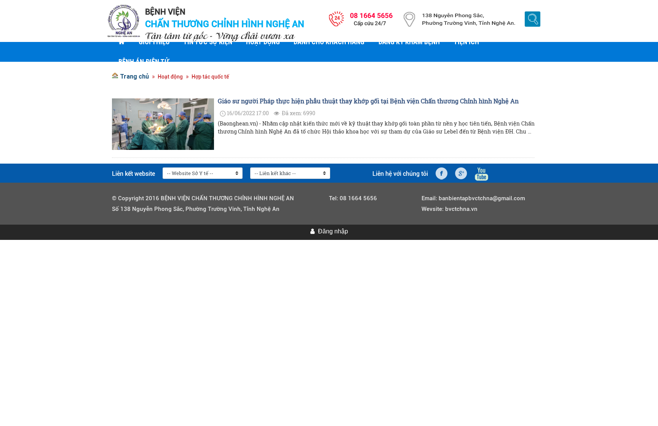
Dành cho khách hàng (329, 41)
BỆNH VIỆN (165, 11)
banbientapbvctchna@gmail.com (482, 198)
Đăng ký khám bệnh (409, 41)
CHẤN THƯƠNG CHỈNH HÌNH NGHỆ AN (224, 24)
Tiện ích (466, 41)
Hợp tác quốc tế (210, 77)
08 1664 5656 (358, 198)
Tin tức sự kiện (207, 41)
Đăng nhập (333, 231)
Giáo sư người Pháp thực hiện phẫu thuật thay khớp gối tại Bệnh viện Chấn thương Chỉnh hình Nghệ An (368, 101)
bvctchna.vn (461, 209)
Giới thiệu (154, 41)
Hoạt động (263, 41)
